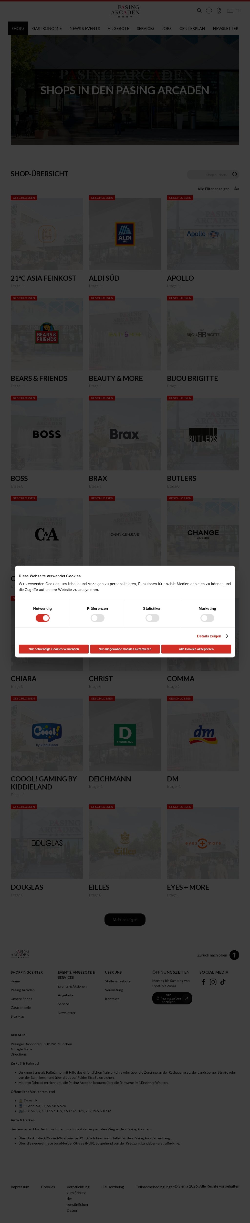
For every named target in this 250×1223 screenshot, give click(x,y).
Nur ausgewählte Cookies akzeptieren (125, 649)
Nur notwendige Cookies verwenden (54, 649)
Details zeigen (209, 636)
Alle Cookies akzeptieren (196, 649)
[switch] (97, 618)
